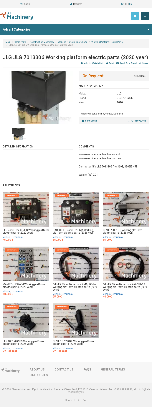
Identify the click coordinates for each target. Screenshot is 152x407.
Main (8, 42)
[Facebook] (75, 400)
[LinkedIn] (79, 400)
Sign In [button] (27, 4)
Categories (39, 375)
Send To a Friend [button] (128, 63)
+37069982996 (138, 120)
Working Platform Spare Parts (72, 42)
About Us (37, 369)
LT (126, 4)
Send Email (91, 120)
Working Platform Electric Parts (107, 42)
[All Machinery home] (16, 16)
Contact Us (64, 369)
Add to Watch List (93, 63)
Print (111, 63)
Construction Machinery (42, 42)
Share (145, 63)
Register (77, 4)
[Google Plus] (84, 400)
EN (130, 4)
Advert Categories (17, 29)
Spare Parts (20, 42)
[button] (145, 16)
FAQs (87, 369)
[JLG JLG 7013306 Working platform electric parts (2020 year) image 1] (38, 97)
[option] (38, 97)
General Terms (113, 369)
